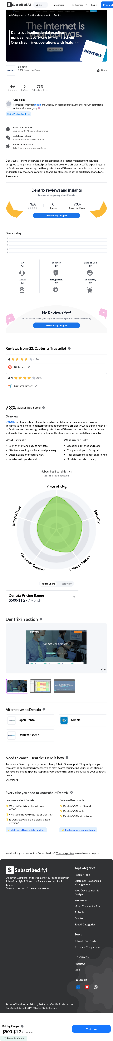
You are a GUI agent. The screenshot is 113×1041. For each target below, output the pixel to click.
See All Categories (85, 924)
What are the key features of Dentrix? (31, 814)
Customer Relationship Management (88, 882)
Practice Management (39, 15)
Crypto (79, 918)
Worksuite (81, 900)
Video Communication (87, 906)
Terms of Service (15, 1004)
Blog (77, 969)
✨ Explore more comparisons (78, 829)
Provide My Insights (56, 215)
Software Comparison (87, 947)
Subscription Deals (85, 941)
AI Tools (79, 912)
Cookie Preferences (61, 1004)
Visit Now (91, 1028)
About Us (80, 963)
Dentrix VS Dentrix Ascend (78, 816)
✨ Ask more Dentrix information (26, 829)
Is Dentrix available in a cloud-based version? (29, 821)
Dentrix (58, 15)
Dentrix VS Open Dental (77, 806)
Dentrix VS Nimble (73, 811)
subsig (37, 104)
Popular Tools (82, 874)
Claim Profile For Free (18, 113)
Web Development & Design (87, 892)
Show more (12, 176)
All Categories (16, 15)
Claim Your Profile (39, 888)
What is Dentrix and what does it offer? (27, 807)
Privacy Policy (37, 1004)
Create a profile (65, 853)
